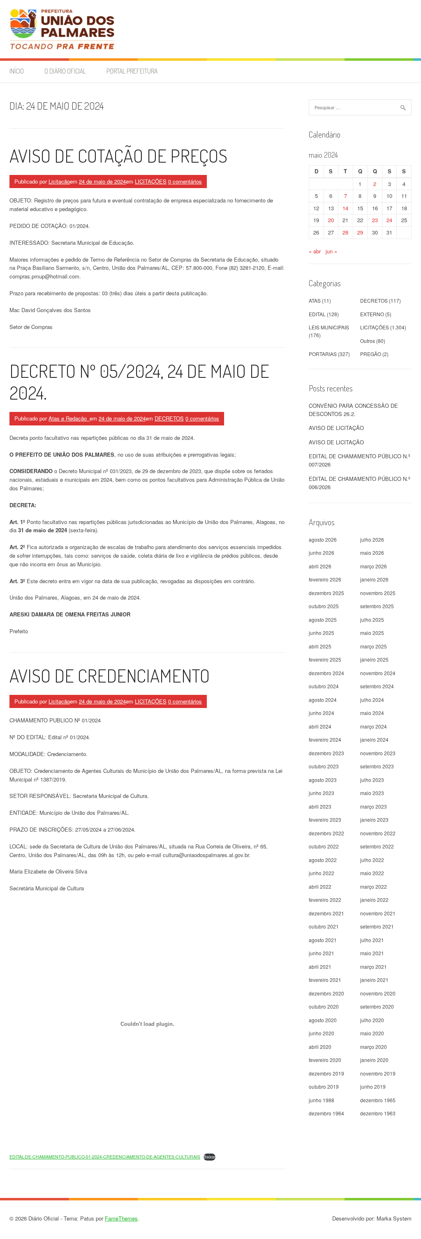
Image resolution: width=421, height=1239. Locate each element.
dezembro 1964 (326, 1113)
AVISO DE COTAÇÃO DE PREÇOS (118, 155)
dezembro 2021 (326, 913)
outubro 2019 (324, 1086)
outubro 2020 (324, 1006)
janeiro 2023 (374, 819)
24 (389, 220)
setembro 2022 (377, 846)
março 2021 (373, 966)
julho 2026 (372, 539)
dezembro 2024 (326, 672)
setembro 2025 (377, 605)
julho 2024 (372, 699)
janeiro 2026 (374, 579)
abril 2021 (320, 966)
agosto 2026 (323, 539)
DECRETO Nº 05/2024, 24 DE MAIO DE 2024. (139, 381)
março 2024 (373, 726)
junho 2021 (321, 952)
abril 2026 (320, 566)
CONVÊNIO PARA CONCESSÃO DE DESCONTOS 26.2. (353, 410)
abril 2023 (320, 806)
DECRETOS (169, 418)
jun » (331, 251)
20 (331, 220)
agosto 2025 (323, 619)
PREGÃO (370, 353)
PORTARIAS (323, 353)
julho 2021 (372, 939)
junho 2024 (321, 712)
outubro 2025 (324, 605)
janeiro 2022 (374, 899)
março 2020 (373, 1046)
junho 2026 (321, 552)
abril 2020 (320, 1046)
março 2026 (373, 566)
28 (345, 232)
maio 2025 (372, 632)
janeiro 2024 (374, 739)
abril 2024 (320, 726)
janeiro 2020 (374, 1059)
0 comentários (185, 181)
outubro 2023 (324, 766)
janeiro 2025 (374, 659)
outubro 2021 (324, 926)
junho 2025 (321, 632)
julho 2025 (372, 619)
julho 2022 (372, 859)
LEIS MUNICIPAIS (329, 327)
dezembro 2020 (326, 993)
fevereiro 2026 (325, 579)
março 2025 (373, 646)
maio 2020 (372, 1033)
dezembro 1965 (378, 1099)
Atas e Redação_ (69, 418)
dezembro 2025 (326, 592)
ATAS (315, 300)
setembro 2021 (377, 926)
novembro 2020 (378, 993)
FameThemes (121, 1218)
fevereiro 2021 (325, 979)
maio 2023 (372, 792)
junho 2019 (373, 1086)
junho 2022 (321, 872)
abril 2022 (320, 886)
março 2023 (373, 806)
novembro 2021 (378, 913)
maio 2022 (372, 872)
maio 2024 (372, 712)
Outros (367, 340)
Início (16, 71)
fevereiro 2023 (325, 819)
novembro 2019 (378, 1073)
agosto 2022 (323, 859)
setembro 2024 (377, 686)
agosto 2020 (323, 1019)
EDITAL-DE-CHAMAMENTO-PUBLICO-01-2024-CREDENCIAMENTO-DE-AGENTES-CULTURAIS (104, 1157)
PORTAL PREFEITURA (131, 71)
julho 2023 (372, 779)
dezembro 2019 (326, 1073)
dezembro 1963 (378, 1113)
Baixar (209, 1157)
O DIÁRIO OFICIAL (65, 71)
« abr (315, 251)
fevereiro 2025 (325, 659)
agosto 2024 (323, 699)
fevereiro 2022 (325, 899)
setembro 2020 (377, 1006)
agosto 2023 (323, 779)
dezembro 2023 (326, 752)
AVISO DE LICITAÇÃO (336, 428)
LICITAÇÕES (151, 181)
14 (345, 208)
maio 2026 (372, 552)
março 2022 (373, 886)
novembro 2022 (378, 833)
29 (360, 232)
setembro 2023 (377, 766)
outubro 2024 (324, 686)
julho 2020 (372, 1019)
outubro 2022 (324, 846)
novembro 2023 (378, 752)
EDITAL (317, 313)
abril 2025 (320, 646)
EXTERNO (372, 313)
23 (375, 220)
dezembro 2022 (326, 833)
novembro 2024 (378, 672)
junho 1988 (321, 1099)
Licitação (59, 181)
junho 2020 (321, 1033)
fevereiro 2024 (325, 739)
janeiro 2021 (374, 979)
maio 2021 (372, 952)
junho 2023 (321, 792)
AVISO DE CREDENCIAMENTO (109, 675)
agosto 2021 (323, 939)
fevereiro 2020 (325, 1059)
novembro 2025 (378, 592)
